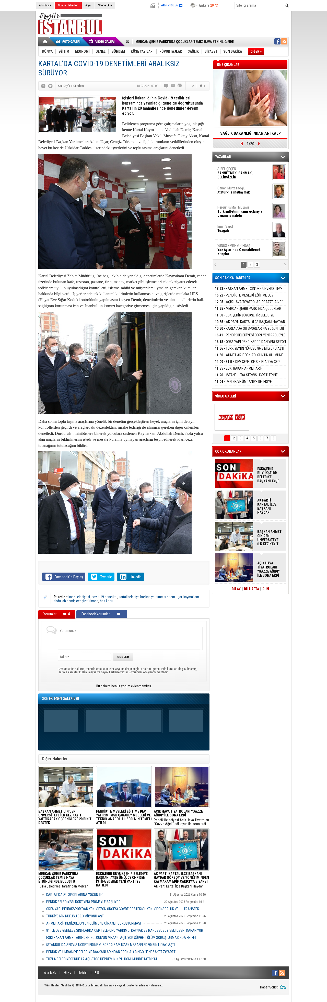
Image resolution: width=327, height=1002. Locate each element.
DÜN (265, 589)
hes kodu (106, 601)
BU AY (236, 589)
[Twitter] (50, 86)
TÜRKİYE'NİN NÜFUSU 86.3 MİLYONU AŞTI (75, 916)
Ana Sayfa (45, 5)
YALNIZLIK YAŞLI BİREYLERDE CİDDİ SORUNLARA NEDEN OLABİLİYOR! (250, 135)
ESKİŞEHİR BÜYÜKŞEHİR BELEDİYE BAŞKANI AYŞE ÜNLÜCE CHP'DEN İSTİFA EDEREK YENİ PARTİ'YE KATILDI (269, 475)
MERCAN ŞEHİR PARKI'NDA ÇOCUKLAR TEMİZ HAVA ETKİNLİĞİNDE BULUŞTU (248, 311)
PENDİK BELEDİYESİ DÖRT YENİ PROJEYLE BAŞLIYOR (83, 902)
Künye (67, 972)
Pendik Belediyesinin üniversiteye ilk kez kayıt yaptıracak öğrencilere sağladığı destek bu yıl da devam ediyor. (65, 818)
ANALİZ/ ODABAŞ (238, 173)
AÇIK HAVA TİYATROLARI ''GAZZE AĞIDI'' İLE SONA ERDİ (249, 305)
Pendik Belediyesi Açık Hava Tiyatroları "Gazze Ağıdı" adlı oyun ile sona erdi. (181, 818)
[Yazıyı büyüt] (203, 86)
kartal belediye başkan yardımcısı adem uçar (150, 597)
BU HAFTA (251, 589)
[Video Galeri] (102, 41)
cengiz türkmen (87, 601)
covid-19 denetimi (104, 597)
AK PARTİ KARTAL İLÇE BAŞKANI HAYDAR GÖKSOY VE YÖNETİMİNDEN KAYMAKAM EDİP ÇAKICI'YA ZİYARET (270, 506)
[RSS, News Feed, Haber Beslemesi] (284, 41)
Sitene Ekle (105, 5)
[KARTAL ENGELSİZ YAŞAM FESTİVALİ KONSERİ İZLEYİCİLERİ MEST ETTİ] (232, 417)
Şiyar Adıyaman (237, 190)
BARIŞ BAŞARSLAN (231, 248)
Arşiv (88, 5)
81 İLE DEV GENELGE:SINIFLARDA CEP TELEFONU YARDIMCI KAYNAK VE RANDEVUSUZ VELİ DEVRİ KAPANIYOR (124, 930)
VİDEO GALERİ (225, 396)
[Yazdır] (180, 86)
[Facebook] (43, 86)
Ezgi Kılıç (239, 228)
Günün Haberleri (68, 5)
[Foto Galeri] (69, 41)
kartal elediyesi (79, 597)
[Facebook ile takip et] (277, 41)
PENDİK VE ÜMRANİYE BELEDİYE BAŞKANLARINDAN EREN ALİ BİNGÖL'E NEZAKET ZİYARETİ (111, 952)
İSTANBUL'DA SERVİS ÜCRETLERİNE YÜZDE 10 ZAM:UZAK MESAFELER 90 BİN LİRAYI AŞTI (110, 945)
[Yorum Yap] (166, 86)
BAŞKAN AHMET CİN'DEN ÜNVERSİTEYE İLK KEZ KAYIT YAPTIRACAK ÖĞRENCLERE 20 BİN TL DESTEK (269, 538)
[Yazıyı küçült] (191, 86)
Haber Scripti (269, 987)
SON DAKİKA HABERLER (232, 278)
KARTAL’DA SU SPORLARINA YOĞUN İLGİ (75, 895)
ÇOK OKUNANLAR (228, 451)
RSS (97, 972)
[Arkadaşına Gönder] (173, 86)
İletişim (82, 972)
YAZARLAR (223, 157)
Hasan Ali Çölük (236, 209)
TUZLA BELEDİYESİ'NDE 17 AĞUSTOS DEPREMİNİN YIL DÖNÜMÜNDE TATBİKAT (101, 959)
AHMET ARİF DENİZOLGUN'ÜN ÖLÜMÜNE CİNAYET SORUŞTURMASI (93, 923)
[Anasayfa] (45, 41)
